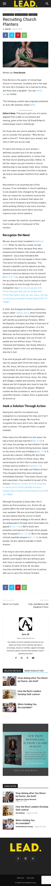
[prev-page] (4, 717)
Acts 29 (7, 29)
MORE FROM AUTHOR (34, 671)
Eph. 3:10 (33, 537)
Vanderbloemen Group (24, 826)
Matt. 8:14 (36, 441)
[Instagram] (22, 658)
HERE (32, 105)
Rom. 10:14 (24, 533)
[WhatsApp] (24, 35)
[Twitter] (11, 35)
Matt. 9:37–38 (10, 277)
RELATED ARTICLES (12, 671)
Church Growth (15, 10)
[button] (4, 3)
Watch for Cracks (11, 604)
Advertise (20, 878)
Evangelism (33, 14)
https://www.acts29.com (25, 638)
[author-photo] (25, 630)
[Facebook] (5, 35)
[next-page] (8, 717)
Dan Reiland (20, 813)
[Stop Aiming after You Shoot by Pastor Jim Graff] (9, 681)
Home (5, 10)
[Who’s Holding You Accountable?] (9, 707)
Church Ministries (21, 14)
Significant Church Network (26, 799)
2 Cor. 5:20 (15, 526)
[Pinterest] (18, 35)
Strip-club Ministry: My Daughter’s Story (38, 605)
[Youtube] (34, 658)
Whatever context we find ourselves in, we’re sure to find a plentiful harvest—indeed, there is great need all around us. (24, 487)
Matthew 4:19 (35, 466)
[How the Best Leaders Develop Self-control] (9, 694)
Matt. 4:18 (40, 451)
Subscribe (30, 878)
